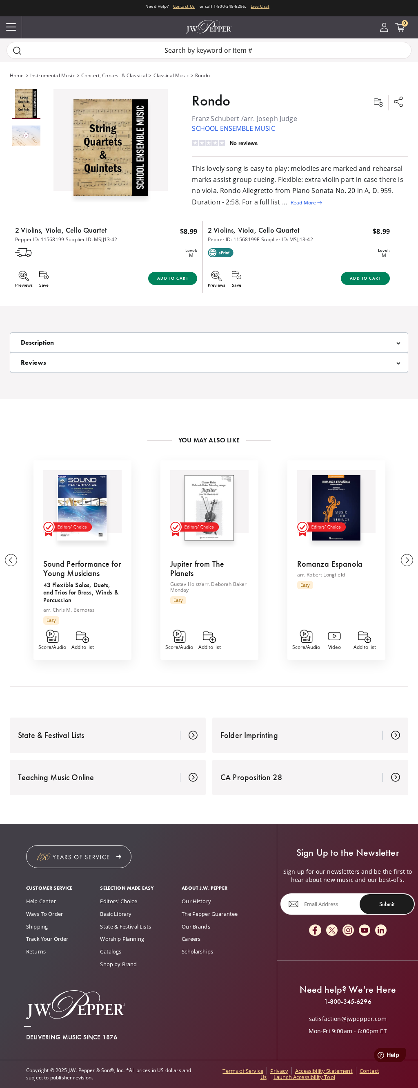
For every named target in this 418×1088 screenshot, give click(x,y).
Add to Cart (173, 278)
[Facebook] (315, 930)
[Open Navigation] (11, 27)
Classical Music (171, 75)
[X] (332, 930)
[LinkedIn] (381, 930)
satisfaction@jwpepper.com (348, 1019)
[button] (110, 145)
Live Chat (260, 6)
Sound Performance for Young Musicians (82, 569)
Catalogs (110, 951)
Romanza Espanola (330, 564)
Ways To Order (44, 914)
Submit (386, 904)
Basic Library (115, 914)
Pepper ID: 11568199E (234, 239)
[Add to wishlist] (378, 102)
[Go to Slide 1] (26, 104)
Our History (196, 901)
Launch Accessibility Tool (304, 1077)
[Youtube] (364, 930)
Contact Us (184, 6)
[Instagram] (348, 930)
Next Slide (407, 560)
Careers (191, 938)
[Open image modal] (110, 150)
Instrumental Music (52, 75)
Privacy (279, 1071)
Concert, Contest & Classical (114, 75)
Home (17, 75)
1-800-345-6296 (347, 1001)
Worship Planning (122, 938)
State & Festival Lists (125, 926)
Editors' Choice (118, 901)
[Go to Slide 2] (26, 136)
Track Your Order (47, 938)
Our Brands (196, 926)
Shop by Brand (118, 964)
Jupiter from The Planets (197, 569)
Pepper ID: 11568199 (39, 239)
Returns (36, 951)
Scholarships (197, 951)
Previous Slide (11, 560)
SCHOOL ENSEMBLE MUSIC (233, 128)
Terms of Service (242, 1071)
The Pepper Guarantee (210, 914)
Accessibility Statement (324, 1071)
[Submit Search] (17, 50)
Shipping (37, 926)
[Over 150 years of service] (78, 856)
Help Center (41, 901)
